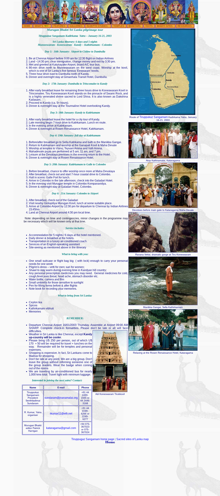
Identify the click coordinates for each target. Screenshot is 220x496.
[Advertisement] (110, 470)
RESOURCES (185, 26)
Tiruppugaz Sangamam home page (92, 439)
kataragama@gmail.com (61, 428)
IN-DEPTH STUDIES (97, 26)
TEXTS (149, 26)
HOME (27, 26)
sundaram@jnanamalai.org (61, 397)
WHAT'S (39, 26)
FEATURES (59, 26)
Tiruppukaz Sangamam (153, 117)
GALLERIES (76, 26)
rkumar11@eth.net (61, 413)
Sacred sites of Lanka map (132, 439)
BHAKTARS (135, 26)
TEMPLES (118, 26)
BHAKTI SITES (165, 26)
